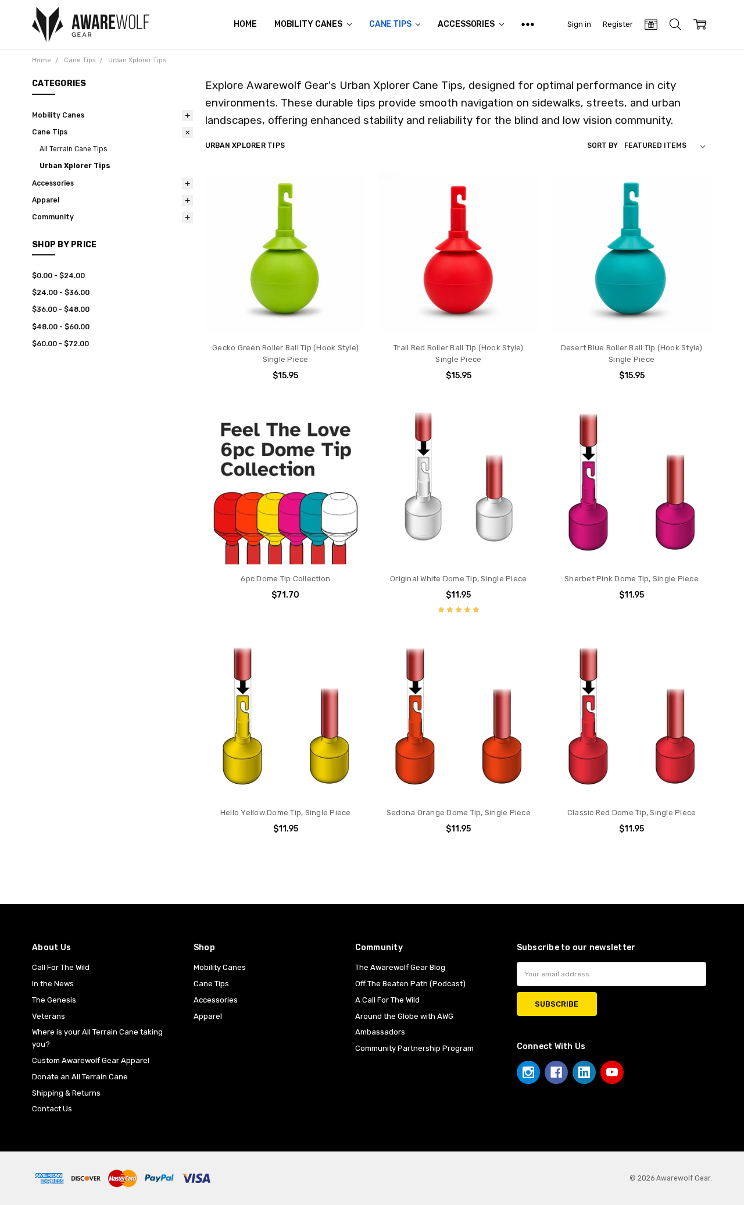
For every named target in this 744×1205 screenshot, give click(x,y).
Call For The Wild (61, 967)
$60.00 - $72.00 (60, 344)
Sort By (602, 145)
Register (618, 24)
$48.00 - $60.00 (61, 327)
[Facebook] (556, 1072)
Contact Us (52, 1108)
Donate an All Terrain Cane (80, 1076)
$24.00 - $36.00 (61, 293)
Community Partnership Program (414, 1048)
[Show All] (528, 24)
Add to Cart (285, 287)
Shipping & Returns (66, 1093)
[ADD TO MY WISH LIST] (346, 228)
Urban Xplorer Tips (75, 166)
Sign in (579, 24)
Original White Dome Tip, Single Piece (458, 578)
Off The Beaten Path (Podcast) (410, 983)
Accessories (467, 24)
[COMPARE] (346, 210)
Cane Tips (391, 24)
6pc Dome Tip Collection (285, 578)
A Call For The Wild (387, 1000)
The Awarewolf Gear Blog (400, 967)
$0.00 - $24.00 (58, 276)
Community (53, 217)
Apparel (45, 200)
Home (245, 24)
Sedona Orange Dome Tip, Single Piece (459, 812)
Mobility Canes (309, 24)
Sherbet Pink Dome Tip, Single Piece (631, 578)
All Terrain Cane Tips (73, 149)
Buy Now (285, 311)
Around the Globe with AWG (404, 1016)
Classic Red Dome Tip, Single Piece (631, 812)
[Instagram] (528, 1072)
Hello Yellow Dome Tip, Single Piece (285, 812)
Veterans (48, 1016)
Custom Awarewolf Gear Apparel (90, 1060)
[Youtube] (612, 1072)
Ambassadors (380, 1032)
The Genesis (54, 1000)
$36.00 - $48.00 (61, 309)
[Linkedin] (584, 1072)
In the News (53, 983)
